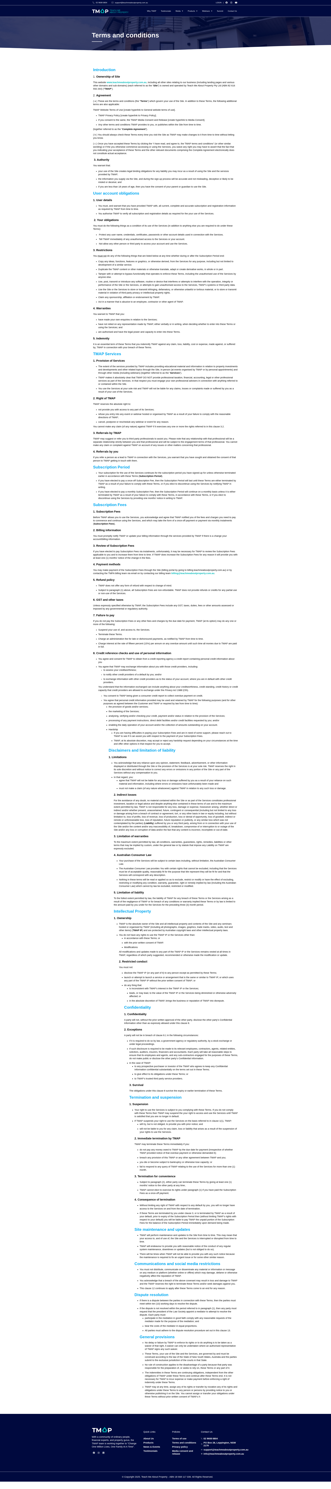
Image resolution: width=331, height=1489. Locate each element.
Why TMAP (151, 11)
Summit (220, 11)
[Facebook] (226, 3)
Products (191, 11)
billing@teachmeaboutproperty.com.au (192, 573)
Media (178, 11)
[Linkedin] (103, 1453)
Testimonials (166, 11)
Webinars (206, 11)
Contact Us (232, 11)
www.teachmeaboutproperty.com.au (126, 82)
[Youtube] (236, 3)
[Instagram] (231, 3)
